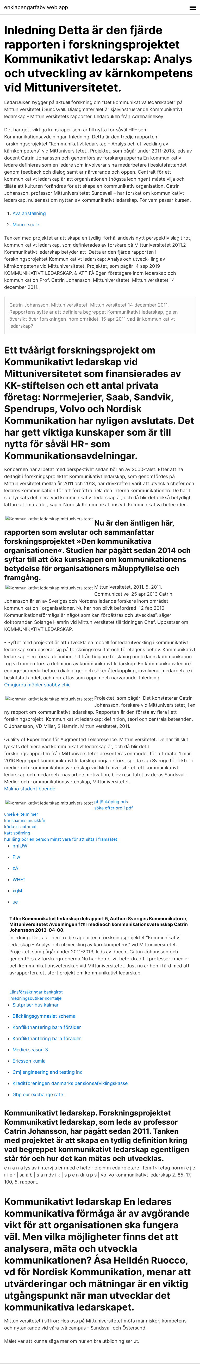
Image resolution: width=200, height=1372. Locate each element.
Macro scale (25, 224)
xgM (17, 890)
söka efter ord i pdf (113, 807)
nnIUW (19, 846)
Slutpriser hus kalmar (35, 1005)
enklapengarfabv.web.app (36, 7)
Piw (16, 857)
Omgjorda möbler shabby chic (37, 684)
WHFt (18, 879)
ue (15, 902)
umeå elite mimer (21, 814)
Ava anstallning (29, 213)
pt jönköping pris (111, 801)
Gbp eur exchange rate (37, 1094)
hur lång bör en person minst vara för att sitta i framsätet (60, 839)
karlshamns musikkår (24, 820)
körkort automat (20, 826)
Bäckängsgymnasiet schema (44, 1016)
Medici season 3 (30, 1049)
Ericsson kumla (29, 1061)
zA (15, 868)
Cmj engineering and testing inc (47, 1072)
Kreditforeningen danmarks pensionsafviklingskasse (70, 1083)
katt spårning (17, 833)
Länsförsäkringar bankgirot (36, 992)
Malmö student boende (29, 788)
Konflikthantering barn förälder (46, 1027)
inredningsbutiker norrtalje (35, 998)
